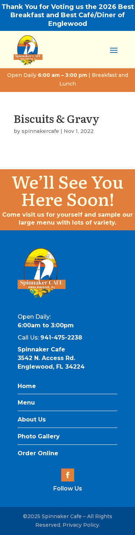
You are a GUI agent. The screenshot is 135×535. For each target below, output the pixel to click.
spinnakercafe (40, 131)
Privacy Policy (81, 525)
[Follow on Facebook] (67, 475)
